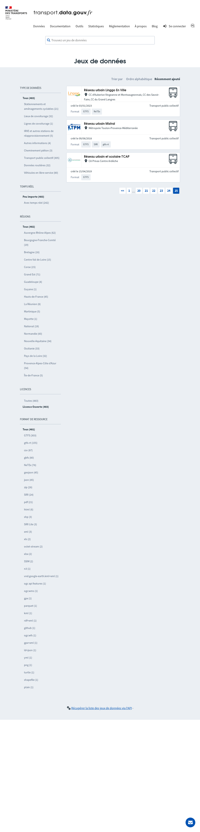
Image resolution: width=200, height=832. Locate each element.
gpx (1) (28, 598)
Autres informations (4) (37, 143)
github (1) (29, 628)
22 (153, 191)
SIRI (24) (28, 494)
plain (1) (28, 687)
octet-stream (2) (33, 546)
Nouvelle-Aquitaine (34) (37, 341)
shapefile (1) (31, 680)
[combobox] (100, 40)
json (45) (29, 480)
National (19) (31, 326)
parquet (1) (30, 605)
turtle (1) (29, 672)
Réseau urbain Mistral (99, 123)
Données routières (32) (37, 165)
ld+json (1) (30, 650)
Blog (155, 26)
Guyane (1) (30, 289)
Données (39, 26)
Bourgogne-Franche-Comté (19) (40, 242)
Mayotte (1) (30, 319)
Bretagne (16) (31, 252)
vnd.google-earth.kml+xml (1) (41, 576)
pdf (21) (28, 502)
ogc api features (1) (35, 583)
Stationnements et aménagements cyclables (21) (41, 106)
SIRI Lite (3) (30, 524)
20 (138, 191)
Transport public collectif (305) (41, 158)
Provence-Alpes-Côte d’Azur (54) (40, 366)
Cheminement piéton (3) (38, 150)
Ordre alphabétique (139, 79)
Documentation (60, 26)
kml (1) (28, 613)
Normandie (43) (33, 333)
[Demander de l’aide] (190, 822)
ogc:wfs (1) (30, 635)
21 (146, 191)
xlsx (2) (28, 554)
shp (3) (28, 517)
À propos (141, 26)
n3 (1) (27, 568)
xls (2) (27, 539)
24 (168, 191)
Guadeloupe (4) (33, 282)
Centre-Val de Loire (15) (37, 259)
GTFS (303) (30, 435)
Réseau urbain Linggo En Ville (105, 90)
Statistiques (96, 26)
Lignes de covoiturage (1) (38, 123)
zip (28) (28, 487)
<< (122, 191)
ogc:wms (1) (31, 591)
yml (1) (28, 657)
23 (161, 191)
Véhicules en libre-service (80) (41, 172)
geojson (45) (31, 472)
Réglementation (119, 26)
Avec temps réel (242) (36, 202)
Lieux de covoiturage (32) (38, 116)
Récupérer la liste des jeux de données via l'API (101, 708)
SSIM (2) (28, 561)
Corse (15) (30, 267)
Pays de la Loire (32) (35, 356)
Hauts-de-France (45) (36, 296)
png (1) (28, 665)
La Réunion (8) (32, 304)
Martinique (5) (32, 311)
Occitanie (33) (31, 348)
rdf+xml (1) (30, 620)
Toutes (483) (31, 400)
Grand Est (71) (32, 274)
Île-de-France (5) (33, 375)
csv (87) (28, 450)
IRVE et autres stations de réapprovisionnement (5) (39, 133)
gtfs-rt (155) (30, 443)
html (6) (28, 509)
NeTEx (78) (30, 465)
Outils (79, 26)
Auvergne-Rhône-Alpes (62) (40, 232)
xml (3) (28, 531)
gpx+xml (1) (30, 643)
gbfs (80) (29, 457)
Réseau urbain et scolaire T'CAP (106, 156)
